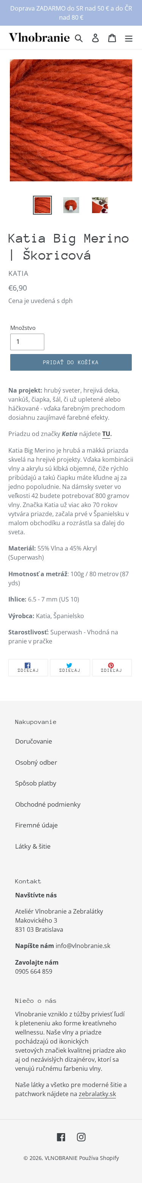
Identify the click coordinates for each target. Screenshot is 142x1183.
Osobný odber (36, 762)
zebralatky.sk (97, 1094)
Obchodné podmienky (48, 804)
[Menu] (128, 37)
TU (106, 434)
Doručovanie (33, 741)
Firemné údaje (36, 825)
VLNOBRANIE (61, 1157)
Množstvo (23, 327)
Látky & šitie (33, 846)
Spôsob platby (35, 783)
